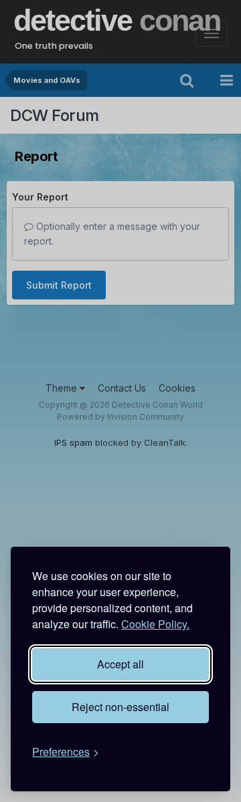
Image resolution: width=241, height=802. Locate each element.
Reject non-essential (120, 706)
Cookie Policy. (155, 624)
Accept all (120, 664)
